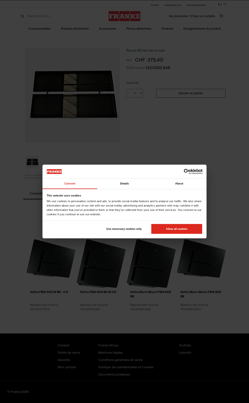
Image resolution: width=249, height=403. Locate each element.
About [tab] (179, 183)
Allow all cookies (176, 228)
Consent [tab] (69, 183)
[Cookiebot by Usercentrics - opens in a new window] (187, 171)
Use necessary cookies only (124, 228)
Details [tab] (124, 183)
